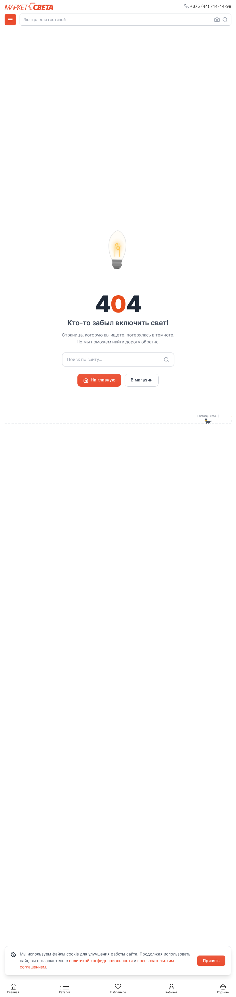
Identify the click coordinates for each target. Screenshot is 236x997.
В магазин (142, 380)
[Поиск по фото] (217, 19)
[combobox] (125, 20)
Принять (211, 960)
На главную (103, 380)
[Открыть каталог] (10, 19)
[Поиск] (225, 19)
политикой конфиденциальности (101, 960)
